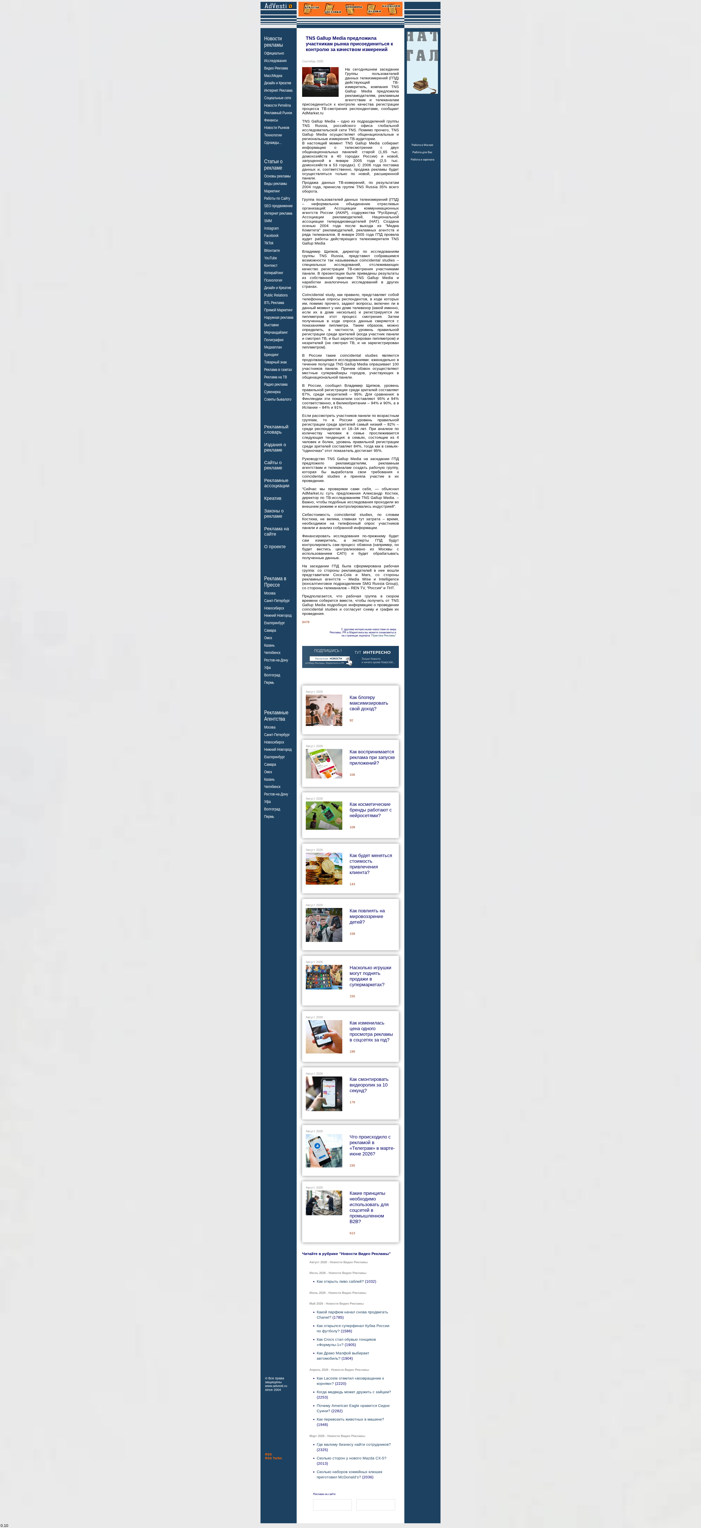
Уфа (267, 667)
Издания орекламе (275, 447)
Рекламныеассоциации (276, 483)
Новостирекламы (273, 41)
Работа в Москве (422, 144)
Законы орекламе (274, 513)
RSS (268, 1454)
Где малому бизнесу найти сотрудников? (354, 1444)
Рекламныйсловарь (276, 429)
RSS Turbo (273, 1458)
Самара (270, 630)
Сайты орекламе (273, 465)
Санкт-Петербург (277, 601)
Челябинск (272, 652)
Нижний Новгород (278, 615)
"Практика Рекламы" (383, 635)
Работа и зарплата (422, 159)
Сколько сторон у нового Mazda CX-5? (351, 1458)
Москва (269, 593)
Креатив (272, 498)
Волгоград (272, 675)
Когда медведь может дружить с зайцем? (354, 1392)
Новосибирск (274, 608)
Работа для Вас (422, 152)
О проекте (275, 546)
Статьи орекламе (273, 164)
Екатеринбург (274, 623)
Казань (269, 645)
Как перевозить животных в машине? (350, 1419)
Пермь (269, 682)
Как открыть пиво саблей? (340, 1281)
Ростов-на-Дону (276, 660)
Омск (268, 638)
